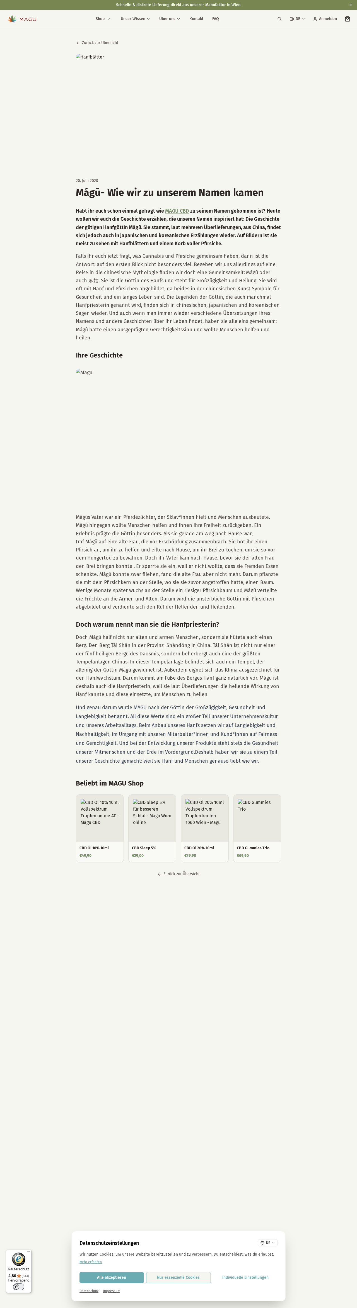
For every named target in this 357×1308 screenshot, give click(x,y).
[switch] (18, 1286)
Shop (100, 18)
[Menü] (28, 1252)
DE (298, 18)
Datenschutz (88, 1291)
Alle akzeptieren (111, 1277)
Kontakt (196, 18)
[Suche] (279, 18)
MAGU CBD (177, 211)
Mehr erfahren (90, 1262)
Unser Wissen (133, 18)
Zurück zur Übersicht (100, 42)
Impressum (111, 1291)
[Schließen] (351, 5)
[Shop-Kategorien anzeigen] (109, 19)
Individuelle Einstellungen (245, 1277)
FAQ (215, 18)
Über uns (167, 18)
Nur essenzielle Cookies (178, 1277)
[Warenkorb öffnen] (347, 19)
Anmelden (328, 18)
